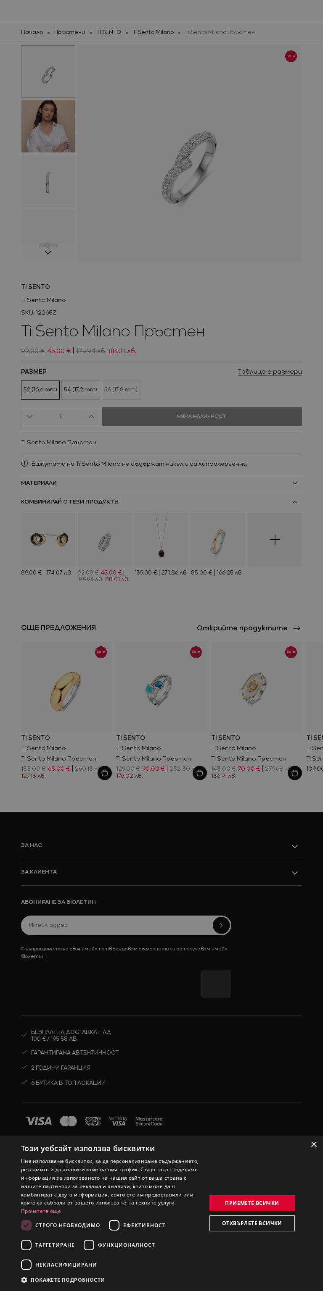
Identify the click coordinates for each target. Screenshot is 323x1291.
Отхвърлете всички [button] (252, 1223)
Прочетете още (41, 1211)
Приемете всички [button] (252, 1203)
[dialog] (161, 1213)
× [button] (313, 1144)
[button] (63, 1280)
